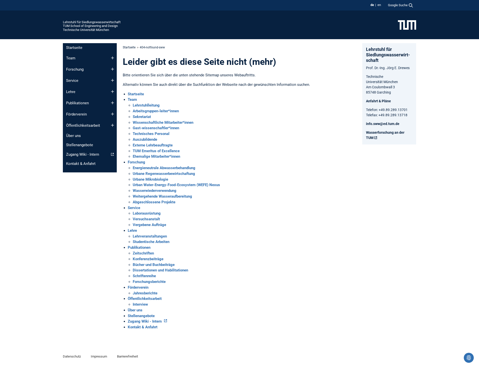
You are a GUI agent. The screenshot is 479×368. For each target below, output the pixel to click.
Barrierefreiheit (127, 356)
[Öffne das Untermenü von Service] (113, 80)
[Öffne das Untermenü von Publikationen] (113, 103)
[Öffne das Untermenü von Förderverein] (113, 114)
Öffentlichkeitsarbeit (83, 125)
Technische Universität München (86, 30)
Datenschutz (72, 356)
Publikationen (77, 103)
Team (70, 58)
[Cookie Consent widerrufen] (469, 358)
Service (72, 80)
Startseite (74, 47)
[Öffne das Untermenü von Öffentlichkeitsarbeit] (113, 125)
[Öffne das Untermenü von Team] (113, 58)
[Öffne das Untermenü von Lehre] (113, 92)
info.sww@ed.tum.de (382, 124)
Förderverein (76, 114)
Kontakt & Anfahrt (81, 163)
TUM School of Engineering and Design (90, 26)
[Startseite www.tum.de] (407, 24)
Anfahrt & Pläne (378, 101)
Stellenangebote (79, 145)
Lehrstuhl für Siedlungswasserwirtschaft (91, 22)
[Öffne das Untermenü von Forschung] (113, 69)
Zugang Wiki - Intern (82, 154)
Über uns (73, 135)
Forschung (75, 69)
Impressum (99, 356)
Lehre (70, 92)
